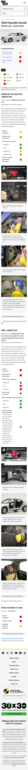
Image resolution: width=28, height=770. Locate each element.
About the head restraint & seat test (13, 638)
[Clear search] (25, 9)
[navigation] (25, 3)
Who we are (14, 669)
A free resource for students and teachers (13, 695)
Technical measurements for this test (13, 316)
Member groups (14, 673)
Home (3, 19)
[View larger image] (14, 192)
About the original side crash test (12, 601)
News (14, 662)
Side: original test (7, 57)
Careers (14, 676)
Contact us (14, 684)
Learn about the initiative (14, 713)
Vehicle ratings (10, 19)
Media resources (14, 680)
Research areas (14, 665)
